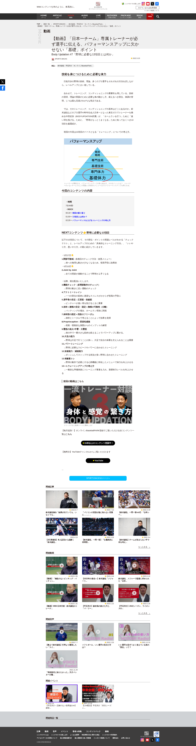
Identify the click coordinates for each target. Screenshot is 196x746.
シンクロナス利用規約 (109, 735)
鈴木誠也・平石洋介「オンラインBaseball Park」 (86, 24)
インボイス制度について (151, 10)
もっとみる (142, 547)
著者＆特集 (77, 731)
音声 (54, 731)
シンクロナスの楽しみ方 (132, 4)
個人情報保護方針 (66, 738)
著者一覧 (46, 24)
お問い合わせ (125, 738)
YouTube (98, 460)
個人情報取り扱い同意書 (83, 738)
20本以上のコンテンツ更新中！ (98, 443)
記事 (38, 731)
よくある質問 (74, 735)
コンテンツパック (93, 731)
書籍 (107, 731)
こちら (69, 434)
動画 (46, 731)
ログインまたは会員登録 (147, 8)
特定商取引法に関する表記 (90, 735)
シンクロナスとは (43, 735)
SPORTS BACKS (59, 24)
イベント (64, 731)
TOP (38, 24)
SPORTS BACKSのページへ (98, 478)
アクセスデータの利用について (47, 738)
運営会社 (115, 738)
